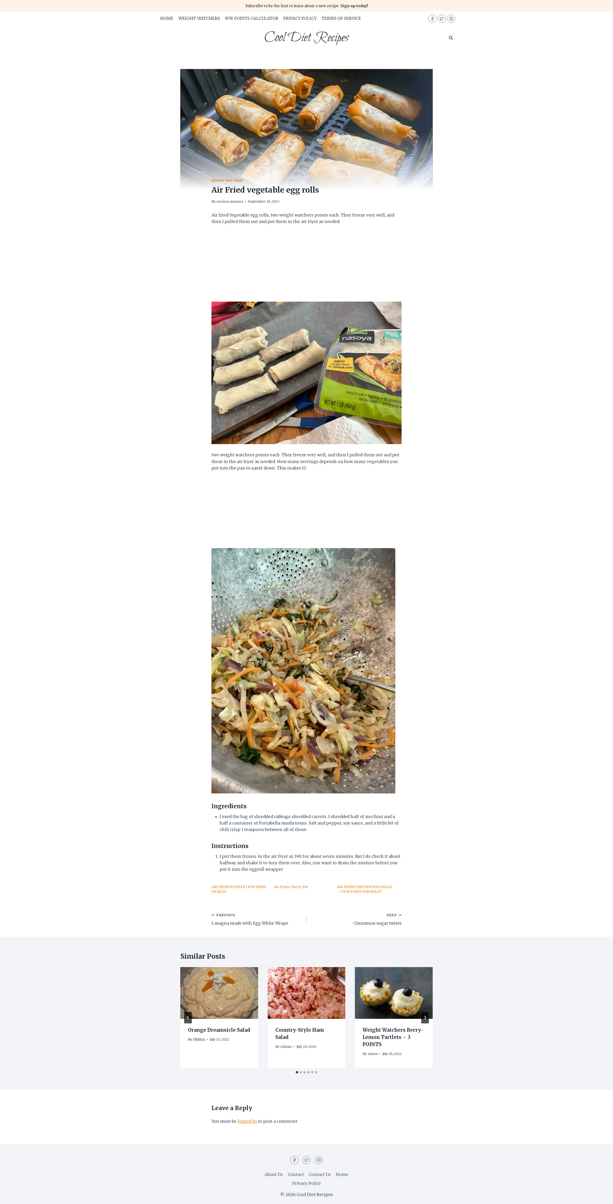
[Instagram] (451, 19)
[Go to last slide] (188, 1017)
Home (166, 18)
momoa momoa (229, 202)
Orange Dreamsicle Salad (219, 1030)
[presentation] (219, 993)
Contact (296, 1174)
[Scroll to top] (601, 1197)
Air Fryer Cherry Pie (291, 887)
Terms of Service (341, 18)
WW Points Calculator (251, 18)
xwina (373, 1054)
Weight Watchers (199, 18)
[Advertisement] (306, 266)
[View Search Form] (451, 38)
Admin (286, 1047)
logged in (247, 1121)
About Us (274, 1174)
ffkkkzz (199, 1040)
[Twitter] (442, 19)
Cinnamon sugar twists (377, 919)
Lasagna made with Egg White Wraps (249, 919)
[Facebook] (432, 19)
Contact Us (320, 1174)
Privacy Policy (300, 18)
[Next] (425, 1017)
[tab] (297, 1072)
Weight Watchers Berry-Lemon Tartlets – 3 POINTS (393, 1037)
